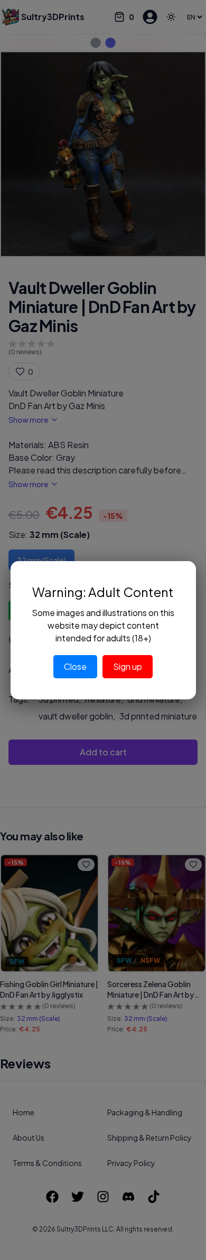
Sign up (127, 666)
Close (75, 666)
